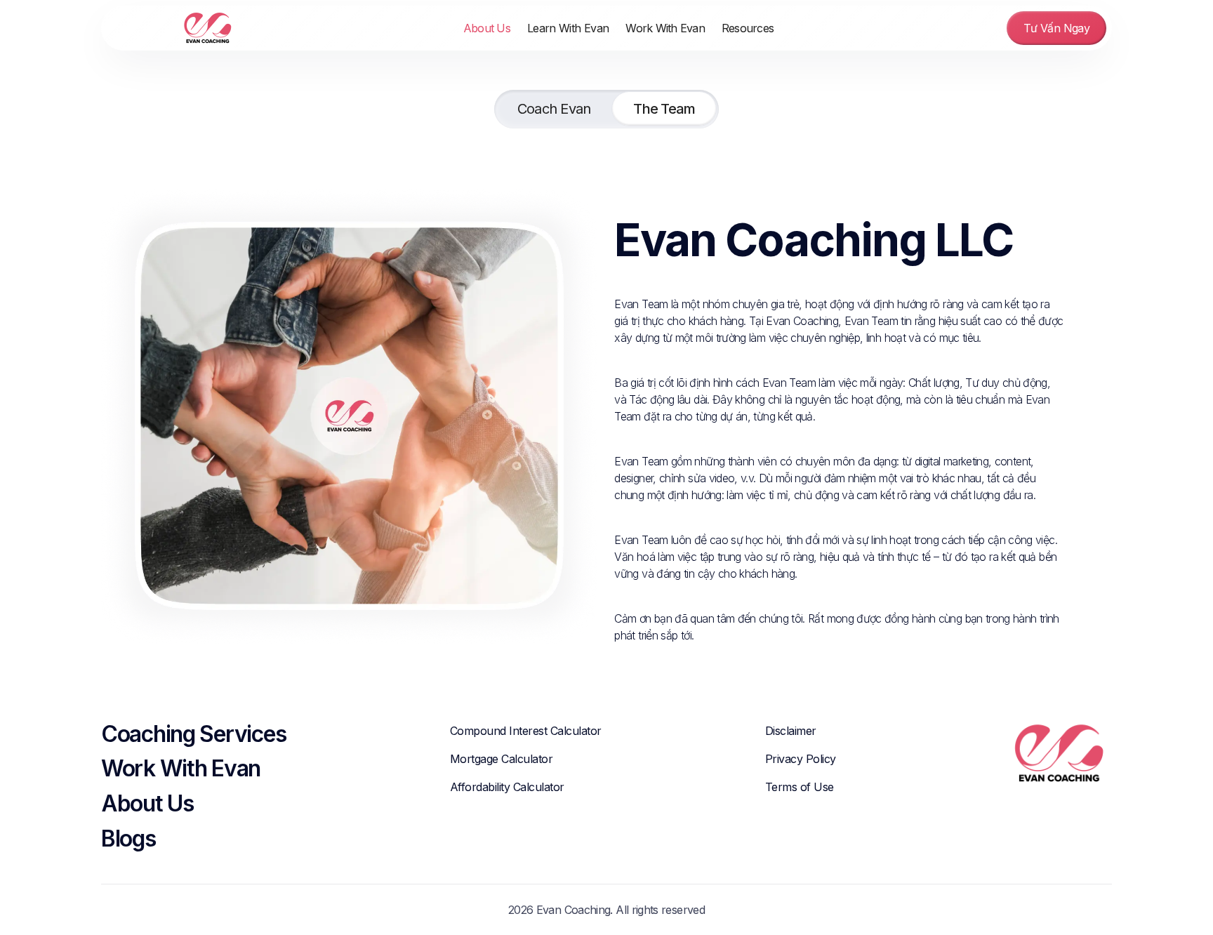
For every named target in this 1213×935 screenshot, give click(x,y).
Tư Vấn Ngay (1056, 28)
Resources (748, 28)
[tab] (554, 109)
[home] (173, 28)
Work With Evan (665, 28)
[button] (568, 28)
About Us (486, 28)
